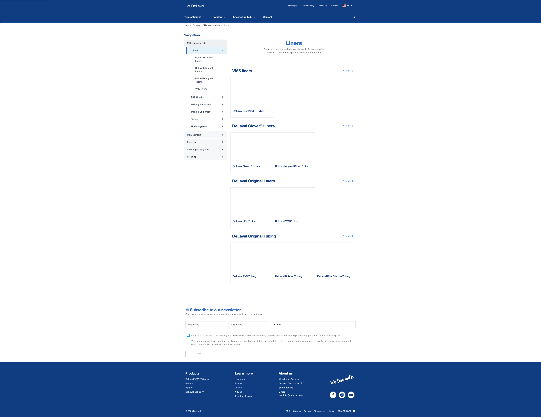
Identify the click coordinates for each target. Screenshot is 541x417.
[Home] (195, 5)
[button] (348, 71)
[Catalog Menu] (224, 17)
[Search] (354, 17)
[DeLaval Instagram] (342, 395)
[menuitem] (194, 17)
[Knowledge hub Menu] (254, 17)
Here (282, 341)
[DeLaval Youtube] (351, 395)
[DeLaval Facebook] (333, 395)
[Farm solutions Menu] (204, 17)
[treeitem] (206, 69)
